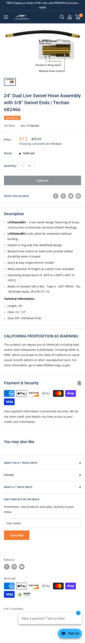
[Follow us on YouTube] (22, 567)
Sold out (42, 180)
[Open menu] (6, 17)
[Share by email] (78, 196)
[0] (77, 17)
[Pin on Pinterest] (63, 196)
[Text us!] (70, 634)
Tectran (9, 125)
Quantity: (10, 166)
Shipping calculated (32, 144)
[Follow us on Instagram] (14, 567)
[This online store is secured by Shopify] (24, 594)
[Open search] (62, 17)
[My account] (70, 17)
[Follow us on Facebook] (6, 567)
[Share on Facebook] (56, 196)
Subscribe (17, 535)
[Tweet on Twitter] (71, 196)
